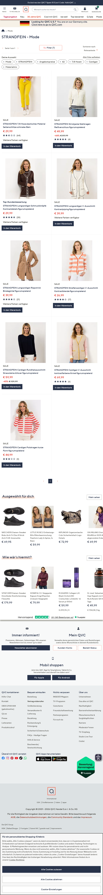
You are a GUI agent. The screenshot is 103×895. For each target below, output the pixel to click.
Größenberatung (34, 706)
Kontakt (5, 701)
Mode (99, 16)
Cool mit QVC (51, 16)
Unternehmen (85, 696)
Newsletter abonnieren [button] (26, 647)
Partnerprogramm (60, 715)
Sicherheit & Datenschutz (38, 730)
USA (38, 802)
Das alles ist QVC (86, 701)
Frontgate (24, 828)
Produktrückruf (8, 727)
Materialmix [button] (11, 67)
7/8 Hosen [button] (76, 61)
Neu (22, 16)
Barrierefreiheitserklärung (90, 710)
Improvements (56, 828)
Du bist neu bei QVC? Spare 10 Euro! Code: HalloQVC (51, 2)
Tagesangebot (10, 16)
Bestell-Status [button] (90, 647)
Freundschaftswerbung (63, 710)
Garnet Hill (34, 828)
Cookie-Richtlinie (16, 860)
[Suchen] (75, 9)
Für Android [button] (64, 677)
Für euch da (58, 719)
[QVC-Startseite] (3, 31)
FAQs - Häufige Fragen (37, 735)
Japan (64, 802)
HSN (3, 828)
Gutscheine (58, 706)
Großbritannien (47, 802)
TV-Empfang (84, 732)
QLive (4, 713)
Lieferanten (7, 723)
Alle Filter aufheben (91, 57)
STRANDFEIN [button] (25, 61)
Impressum (86, 817)
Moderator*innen (86, 727)
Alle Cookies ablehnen (51, 879)
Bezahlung (31, 718)
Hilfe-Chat (6, 696)
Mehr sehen (94, 497)
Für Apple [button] (39, 677)
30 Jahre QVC (34, 16)
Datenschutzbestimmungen (33, 817)
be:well (64, 16)
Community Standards (62, 817)
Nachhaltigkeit (85, 706)
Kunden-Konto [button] (65, 647)
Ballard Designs (12, 828)
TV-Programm (59, 701)
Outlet (81, 741)
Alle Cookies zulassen (51, 869)
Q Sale (90, 16)
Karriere (82, 723)
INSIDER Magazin (60, 696)
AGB (13, 817)
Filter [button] (51, 47)
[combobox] (52, 9)
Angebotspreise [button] (47, 61)
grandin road (44, 828)
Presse (4, 718)
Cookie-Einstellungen (51, 889)
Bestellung (32, 696)
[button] (4, 10)
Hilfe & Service (33, 740)
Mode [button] (8, 61)
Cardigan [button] (93, 61)
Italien (58, 802)
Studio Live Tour (86, 736)
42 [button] (63, 61)
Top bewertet (77, 16)
